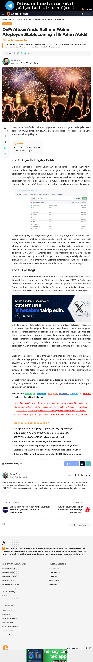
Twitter (74, 393)
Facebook (64, 393)
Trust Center (58, 414)
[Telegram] (89, 475)
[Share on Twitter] (17, 53)
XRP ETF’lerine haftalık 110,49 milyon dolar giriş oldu (39, 437)
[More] (29, 53)
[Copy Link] (25, 53)
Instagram (52, 393)
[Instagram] (82, 475)
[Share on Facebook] (14, 53)
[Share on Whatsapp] (21, 53)
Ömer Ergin (16, 60)
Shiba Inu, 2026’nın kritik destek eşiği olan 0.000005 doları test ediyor (48, 454)
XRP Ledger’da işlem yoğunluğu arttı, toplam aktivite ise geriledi (46, 445)
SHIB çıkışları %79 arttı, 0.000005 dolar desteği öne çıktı (41, 433)
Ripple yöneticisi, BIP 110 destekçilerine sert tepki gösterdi (42, 441)
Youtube (87, 393)
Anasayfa (5, 19)
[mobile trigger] (4, 14)
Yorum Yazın (81, 525)
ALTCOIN (13, 19)
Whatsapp (30, 393)
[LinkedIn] (86, 475)
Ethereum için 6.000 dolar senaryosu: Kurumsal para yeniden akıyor (47, 450)
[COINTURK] (17, 14)
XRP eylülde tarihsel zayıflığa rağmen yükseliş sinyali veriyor (43, 428)
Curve (43, 355)
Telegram (41, 393)
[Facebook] (75, 475)
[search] (82, 14)
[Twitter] (78, 475)
